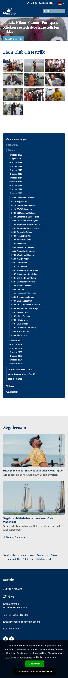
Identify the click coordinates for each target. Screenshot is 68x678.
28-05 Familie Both (19, 312)
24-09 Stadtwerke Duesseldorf (25, 217)
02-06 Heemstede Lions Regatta (25, 308)
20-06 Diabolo (17, 289)
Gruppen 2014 (15, 178)
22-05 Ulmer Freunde (20, 316)
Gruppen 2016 (15, 170)
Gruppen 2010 (15, 193)
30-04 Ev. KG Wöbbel (20, 324)
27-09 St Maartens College (23, 213)
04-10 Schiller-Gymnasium (23, 205)
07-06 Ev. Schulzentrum (22, 301)
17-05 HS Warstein (19, 320)
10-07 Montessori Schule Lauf (24, 274)
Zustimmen (34, 663)
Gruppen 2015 (15, 174)
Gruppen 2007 (15, 348)
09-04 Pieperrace (19, 335)
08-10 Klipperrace (19, 201)
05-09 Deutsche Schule (21, 232)
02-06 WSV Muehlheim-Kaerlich (25, 305)
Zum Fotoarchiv (13, 39)
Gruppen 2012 (15, 185)
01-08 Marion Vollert (20, 259)
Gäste (11, 150)
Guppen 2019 (15, 159)
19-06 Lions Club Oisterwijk (23, 293)
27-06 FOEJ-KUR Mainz (21, 286)
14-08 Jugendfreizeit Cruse (23, 251)
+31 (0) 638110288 (41, 2)
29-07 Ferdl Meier (19, 263)
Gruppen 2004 (15, 360)
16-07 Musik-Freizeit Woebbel (24, 270)
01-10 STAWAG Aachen (21, 209)
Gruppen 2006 (15, 352)
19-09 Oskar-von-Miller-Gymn (24, 221)
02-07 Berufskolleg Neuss (23, 282)
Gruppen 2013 (15, 182)
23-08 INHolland (18, 244)
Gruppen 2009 (15, 341)
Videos (10, 386)
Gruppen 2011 (15, 189)
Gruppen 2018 (15, 162)
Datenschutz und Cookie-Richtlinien (35, 671)
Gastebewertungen (16, 139)
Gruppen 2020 (15, 155)
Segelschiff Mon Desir (20, 369)
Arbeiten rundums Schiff (21, 374)
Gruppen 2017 (15, 166)
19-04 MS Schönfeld (20, 331)
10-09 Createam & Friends (23, 198)
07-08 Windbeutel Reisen (22, 255)
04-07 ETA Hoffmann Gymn (23, 278)
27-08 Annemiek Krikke (22, 240)
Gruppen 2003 (15, 364)
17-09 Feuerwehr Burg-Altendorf (25, 224)
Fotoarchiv (12, 144)
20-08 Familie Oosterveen (22, 247)
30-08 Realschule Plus (21, 236)
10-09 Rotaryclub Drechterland (25, 228)
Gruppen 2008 (15, 344)
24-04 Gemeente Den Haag (23, 328)
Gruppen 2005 (15, 356)
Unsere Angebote (15, 537)
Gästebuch (12, 391)
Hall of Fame (15, 378)
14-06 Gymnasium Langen (23, 297)
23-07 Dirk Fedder (19, 266)
